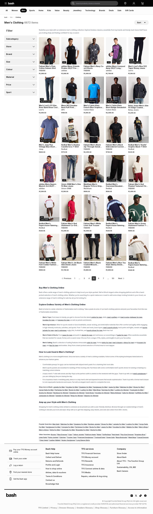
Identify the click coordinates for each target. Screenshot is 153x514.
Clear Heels (44, 440)
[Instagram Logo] (131, 496)
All (7, 10)
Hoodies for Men (72, 387)
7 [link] (103, 278)
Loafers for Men (86, 390)
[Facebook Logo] (145, 496)
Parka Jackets (53, 437)
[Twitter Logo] (136, 496)
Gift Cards (129, 10)
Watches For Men (67, 424)
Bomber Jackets (94, 424)
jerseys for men (64, 320)
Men (23, 10)
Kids (49, 10)
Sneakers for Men (85, 387)
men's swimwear (61, 330)
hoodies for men (49, 320)
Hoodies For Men (119, 427)
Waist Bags (132, 437)
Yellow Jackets (78, 434)
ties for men (53, 345)
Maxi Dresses (62, 434)
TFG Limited (43, 508)
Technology (90, 10)
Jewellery (77, 10)
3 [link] (84, 278)
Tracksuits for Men (136, 390)
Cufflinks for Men (141, 393)
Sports (32, 10)
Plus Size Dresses (127, 434)
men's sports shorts (110, 327)
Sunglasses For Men (53, 427)
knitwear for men (136, 317)
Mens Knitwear (116, 393)
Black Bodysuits (121, 437)
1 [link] (74, 278)
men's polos (125, 317)
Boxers (53, 434)
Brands (102, 10)
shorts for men (87, 335)
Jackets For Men (119, 424)
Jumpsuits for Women (47, 396)
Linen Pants (43, 437)
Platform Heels (90, 434)
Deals (111, 10)
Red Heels (116, 434)
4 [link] (89, 278)
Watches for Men (126, 387)
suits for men (91, 343)
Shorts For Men (95, 430)
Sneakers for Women (77, 393)
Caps (70, 434)
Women (15, 10)
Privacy (54, 508)
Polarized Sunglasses (85, 437)
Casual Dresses (143, 437)
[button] (125, 3)
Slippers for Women (91, 396)
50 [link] (113, 278)
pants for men (122, 335)
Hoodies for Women (102, 393)
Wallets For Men (132, 427)
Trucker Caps (72, 437)
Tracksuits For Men (68, 430)
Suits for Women (128, 393)
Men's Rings (143, 427)
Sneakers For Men (80, 424)
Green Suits (111, 437)
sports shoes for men (94, 330)
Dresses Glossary (66, 508)
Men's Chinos (44, 430)
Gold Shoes (90, 393)
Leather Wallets (54, 440)
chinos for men (128, 343)
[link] (66, 278)
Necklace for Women (60, 393)
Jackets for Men (59, 387)
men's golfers (112, 317)
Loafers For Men (132, 424)
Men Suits (55, 424)
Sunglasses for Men (100, 387)
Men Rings (97, 390)
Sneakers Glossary (85, 508)
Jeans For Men (106, 427)
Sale (119, 10)
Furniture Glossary (118, 508)
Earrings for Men (108, 390)
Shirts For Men (55, 430)
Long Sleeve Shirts (83, 440)
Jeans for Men (114, 387)
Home (41, 10)
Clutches (63, 437)
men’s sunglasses (139, 374)
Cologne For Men (68, 427)
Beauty (66, 10)
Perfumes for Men (61, 390)
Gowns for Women (45, 393)
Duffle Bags (107, 434)
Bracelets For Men (82, 430)
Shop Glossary (101, 508)
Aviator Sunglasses (68, 440)
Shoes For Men (106, 424)
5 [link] (93, 278)
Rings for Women (77, 396)
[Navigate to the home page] (11, 3)
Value (57, 10)
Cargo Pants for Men (46, 390)
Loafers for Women (122, 390)
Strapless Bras (140, 434)
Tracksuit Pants (99, 437)
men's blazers (117, 343)
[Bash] (5, 17)
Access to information (137, 508)
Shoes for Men (138, 387)
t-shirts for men (96, 317)
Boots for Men (74, 390)
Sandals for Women (63, 396)
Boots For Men (95, 427)
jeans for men (67, 335)
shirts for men (107, 343)
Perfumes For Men (81, 427)
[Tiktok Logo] (140, 496)
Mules (99, 434)
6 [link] (98, 278)
